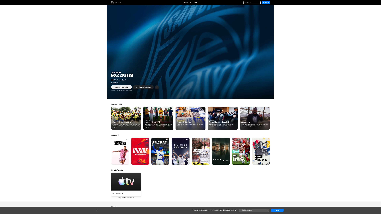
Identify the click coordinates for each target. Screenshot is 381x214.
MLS (195, 3)
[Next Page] (271, 118)
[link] (115, 135)
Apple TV (187, 3)
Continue (277, 210)
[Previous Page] (109, 118)
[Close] (97, 210)
